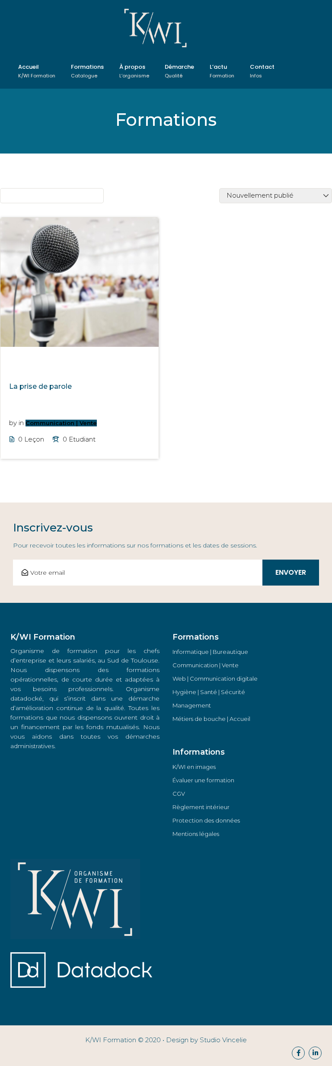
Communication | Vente (61, 422)
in (21, 423)
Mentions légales (195, 833)
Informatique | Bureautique (210, 651)
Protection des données (206, 820)
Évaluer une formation (203, 780)
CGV (178, 793)
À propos (134, 71)
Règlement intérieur (201, 807)
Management (191, 705)
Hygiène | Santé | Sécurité (208, 691)
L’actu (222, 71)
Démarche (179, 71)
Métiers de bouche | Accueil (211, 718)
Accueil (36, 71)
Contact (262, 71)
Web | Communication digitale (215, 678)
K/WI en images (194, 766)
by (13, 423)
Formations (87, 71)
